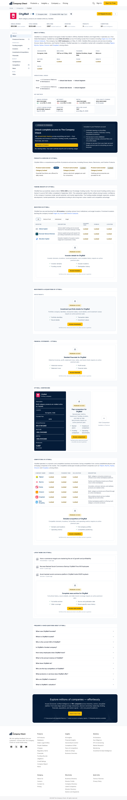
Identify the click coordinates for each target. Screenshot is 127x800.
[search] (94, 3)
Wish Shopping (42, 502)
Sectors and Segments (72, 792)
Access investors (75, 270)
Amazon (47, 45)
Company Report (42, 764)
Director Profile (69, 781)
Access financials (75, 372)
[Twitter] (16, 746)
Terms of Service (98, 778)
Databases (40, 740)
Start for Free (110, 3)
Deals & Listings (70, 751)
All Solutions (97, 737)
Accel (110, 39)
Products (33, 3)
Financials (15, 55)
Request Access (105, 14)
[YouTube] (26, 746)
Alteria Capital (43, 229)
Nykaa (41, 45)
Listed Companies (70, 786)
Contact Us (40, 784)
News (21, 68)
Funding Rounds (42, 756)
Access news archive (75, 608)
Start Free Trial (75, 714)
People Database (42, 745)
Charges (40, 748)
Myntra (36, 45)
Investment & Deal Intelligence (102, 751)
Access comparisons (79, 437)
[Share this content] (71, 14)
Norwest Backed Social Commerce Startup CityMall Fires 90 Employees (64, 566)
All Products (41, 737)
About (14, 36)
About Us (40, 778)
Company (55, 3)
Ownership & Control (71, 743)
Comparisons (17, 61)
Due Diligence (97, 740)
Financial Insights (70, 740)
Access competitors (75, 534)
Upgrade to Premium (42, 145)
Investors (21, 49)
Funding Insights (18, 45)
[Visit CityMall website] (31, 14)
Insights (44, 3)
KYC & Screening (98, 743)
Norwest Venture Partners (47, 234)
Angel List (105, 39)
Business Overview (71, 753)
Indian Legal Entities (43, 743)
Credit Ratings (41, 761)
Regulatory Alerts (42, 751)
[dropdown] (115, 13)
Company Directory (71, 784)
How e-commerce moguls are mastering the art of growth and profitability (65, 558)
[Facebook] (11, 746)
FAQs (14, 74)
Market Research (98, 745)
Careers (39, 781)
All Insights (68, 737)
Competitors (21, 65)
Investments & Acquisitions (21, 52)
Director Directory (70, 789)
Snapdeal (56, 45)
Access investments (75, 324)
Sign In (99, 3)
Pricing (65, 3)
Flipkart (112, 43)
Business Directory (71, 778)
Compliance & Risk (70, 745)
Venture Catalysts (39, 41)
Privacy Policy (97, 781)
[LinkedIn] (21, 746)
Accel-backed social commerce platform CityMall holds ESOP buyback (64, 574)
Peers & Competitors (71, 748)
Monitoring (96, 748)
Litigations (40, 758)
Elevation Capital (44, 239)
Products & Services (21, 39)
